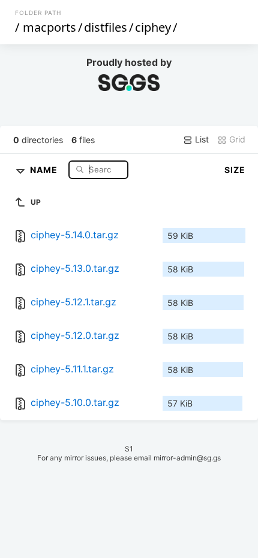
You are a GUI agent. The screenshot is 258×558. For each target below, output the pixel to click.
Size (234, 170)
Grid (236, 139)
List (201, 139)
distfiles (105, 27)
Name (45, 169)
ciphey (153, 27)
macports (49, 27)
